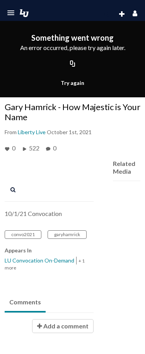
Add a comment (65, 326)
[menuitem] (106, 14)
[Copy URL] (73, 64)
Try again (72, 82)
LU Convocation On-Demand (39, 260)
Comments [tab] (25, 302)
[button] (11, 12)
